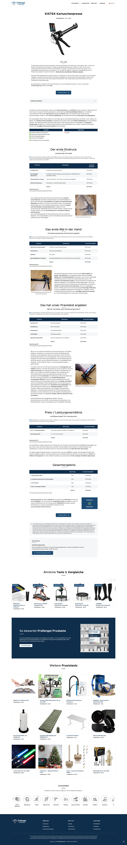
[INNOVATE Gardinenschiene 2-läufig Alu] (21, 592)
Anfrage (70, 823)
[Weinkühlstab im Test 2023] (103, 756)
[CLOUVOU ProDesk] (77, 721)
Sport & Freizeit (38, 585)
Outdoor (95, 804)
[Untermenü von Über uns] (97, 3)
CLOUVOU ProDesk (72, 735)
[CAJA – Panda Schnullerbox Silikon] (77, 756)
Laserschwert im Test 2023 (21, 771)
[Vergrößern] (94, 197)
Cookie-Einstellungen (48, 829)
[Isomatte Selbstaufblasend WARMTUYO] (50, 721)
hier (51, 85)
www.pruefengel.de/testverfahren (41, 506)
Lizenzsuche (71, 826)
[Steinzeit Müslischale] (103, 721)
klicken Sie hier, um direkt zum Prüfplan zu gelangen (69, 71)
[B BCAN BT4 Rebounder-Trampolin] (82, 592)
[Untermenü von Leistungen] (79, 3)
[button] (63, 101)
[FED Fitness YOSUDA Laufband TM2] (41, 592)
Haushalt (15, 585)
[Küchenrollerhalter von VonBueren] (24, 721)
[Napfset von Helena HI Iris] (24, 686)
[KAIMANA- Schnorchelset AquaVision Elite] (103, 686)
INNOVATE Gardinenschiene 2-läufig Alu (19, 605)
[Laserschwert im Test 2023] (24, 756)
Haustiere (104, 804)
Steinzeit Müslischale (99, 735)
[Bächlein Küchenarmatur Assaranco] (77, 686)
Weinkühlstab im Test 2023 (101, 771)
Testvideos (96, 826)
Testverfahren (71, 829)
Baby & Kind (46, 804)
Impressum (45, 823)
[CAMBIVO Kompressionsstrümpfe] (103, 592)
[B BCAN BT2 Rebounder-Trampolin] (62, 592)
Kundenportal (96, 829)
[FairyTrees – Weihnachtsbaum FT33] (50, 756)
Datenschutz (46, 826)
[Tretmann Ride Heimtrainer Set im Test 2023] (50, 686)
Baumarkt (56, 804)
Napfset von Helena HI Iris (21, 700)
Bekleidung (99, 585)
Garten (37, 804)
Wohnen (66, 804)
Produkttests (96, 823)
